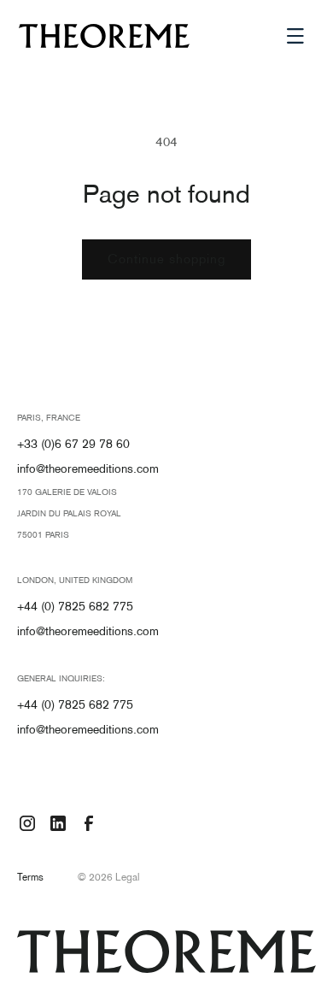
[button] (295, 36)
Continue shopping (166, 260)
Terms (30, 878)
